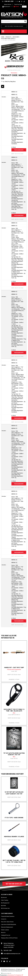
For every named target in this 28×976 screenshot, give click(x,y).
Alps (14, 713)
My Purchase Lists (5, 908)
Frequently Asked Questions (7, 916)
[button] (16, 6)
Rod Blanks (16, 37)
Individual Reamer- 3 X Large (14, 836)
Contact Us (3, 919)
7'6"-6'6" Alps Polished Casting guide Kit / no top (14, 753)
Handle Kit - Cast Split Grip (14, 667)
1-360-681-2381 (9, 1)
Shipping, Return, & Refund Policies (9, 938)
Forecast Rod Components (14, 669)
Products (8, 37)
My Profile (3, 905)
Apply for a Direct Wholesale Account (14, 26)
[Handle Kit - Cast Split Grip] (14, 652)
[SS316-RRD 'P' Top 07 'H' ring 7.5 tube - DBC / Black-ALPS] (14, 694)
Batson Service (7, 4)
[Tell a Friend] (2, 86)
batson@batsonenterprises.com (12, 953)
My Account (7, 6)
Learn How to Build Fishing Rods (8, 924)
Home (2, 37)
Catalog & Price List (5, 935)
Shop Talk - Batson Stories (7, 921)
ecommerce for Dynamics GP (15, 970)
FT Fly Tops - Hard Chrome (14, 817)
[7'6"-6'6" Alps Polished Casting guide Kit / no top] (14, 738)
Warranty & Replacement (7, 927)
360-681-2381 (8, 950)
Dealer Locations (5, 929)
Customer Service (7, 913)
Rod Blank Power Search (8, 38)
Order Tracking (4, 900)
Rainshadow (14, 73)
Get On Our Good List (14, 884)
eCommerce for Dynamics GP (15, 975)
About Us (3, 932)
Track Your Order (18, 4)
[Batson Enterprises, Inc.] (14, 14)
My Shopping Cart (5, 902)
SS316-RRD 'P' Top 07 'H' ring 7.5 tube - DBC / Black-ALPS (14, 710)
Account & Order (6, 894)
